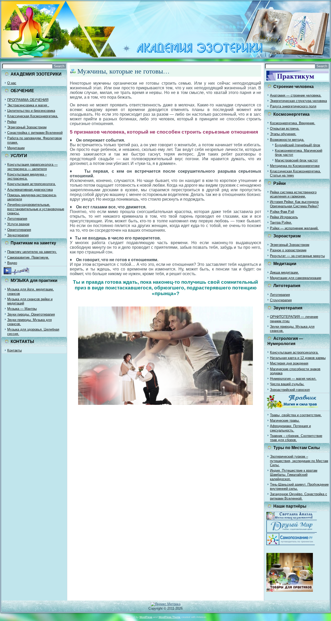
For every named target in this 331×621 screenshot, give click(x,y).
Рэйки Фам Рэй (282, 212)
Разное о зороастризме (288, 250)
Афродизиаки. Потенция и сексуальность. (290, 428)
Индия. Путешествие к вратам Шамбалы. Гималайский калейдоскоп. (293, 475)
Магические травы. (285, 420)
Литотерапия (17, 219)
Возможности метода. (287, 140)
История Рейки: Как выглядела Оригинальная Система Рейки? (294, 204)
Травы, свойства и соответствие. (296, 415)
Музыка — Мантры (22, 309)
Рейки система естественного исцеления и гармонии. (293, 194)
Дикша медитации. (284, 272)
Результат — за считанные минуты (297, 256)
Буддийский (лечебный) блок (297, 145)
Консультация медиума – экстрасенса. (27, 176)
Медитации (16, 148)
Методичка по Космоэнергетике (295, 166)
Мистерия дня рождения (289, 363)
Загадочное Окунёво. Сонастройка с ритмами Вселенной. (298, 496)
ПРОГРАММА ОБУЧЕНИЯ (27, 100)
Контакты (14, 350)
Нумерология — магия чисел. (293, 379)
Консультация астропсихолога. (31, 184)
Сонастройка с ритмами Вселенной (35, 133)
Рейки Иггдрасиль (284, 217)
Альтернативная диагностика (30, 190)
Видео (12, 263)
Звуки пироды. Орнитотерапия (31, 314)
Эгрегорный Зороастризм (27, 127)
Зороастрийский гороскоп (290, 390)
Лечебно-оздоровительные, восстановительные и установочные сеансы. (35, 209)
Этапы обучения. (283, 134)
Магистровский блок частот (296, 160)
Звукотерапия (18, 235)
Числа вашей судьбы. (287, 384)
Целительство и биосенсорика (31, 111)
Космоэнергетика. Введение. (292, 123)
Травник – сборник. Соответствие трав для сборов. (296, 438)
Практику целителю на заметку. (32, 252)
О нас (11, 83)
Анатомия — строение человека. (295, 95)
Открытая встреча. (284, 128)
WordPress (145, 617)
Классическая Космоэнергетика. (32, 116)
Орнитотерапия (19, 230)
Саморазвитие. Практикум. (28, 257)
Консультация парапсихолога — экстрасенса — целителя (32, 167)
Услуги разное (18, 224)
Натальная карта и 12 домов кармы (298, 358)
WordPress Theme (169, 617)
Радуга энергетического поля (293, 106)
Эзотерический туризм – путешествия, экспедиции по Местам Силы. (299, 461)
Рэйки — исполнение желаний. (294, 228)
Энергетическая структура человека (298, 101)
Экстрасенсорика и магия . (28, 105)
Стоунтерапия (281, 300)
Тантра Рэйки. (281, 222)
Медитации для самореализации (295, 278)
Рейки (11, 122)
